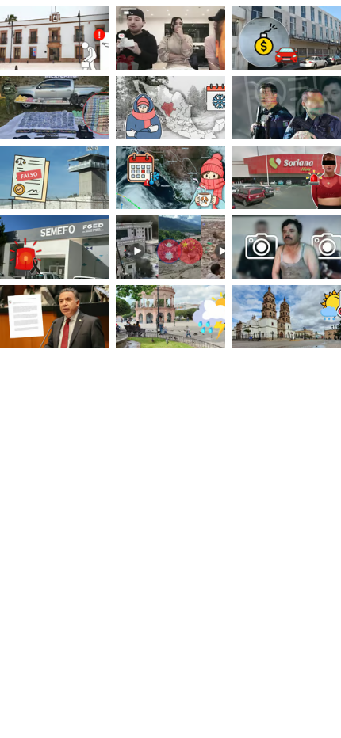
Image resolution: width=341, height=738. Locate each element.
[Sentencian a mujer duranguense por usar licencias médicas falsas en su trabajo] (54, 177)
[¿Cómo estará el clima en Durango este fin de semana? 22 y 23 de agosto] (170, 316)
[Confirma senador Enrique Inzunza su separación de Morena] (54, 316)
